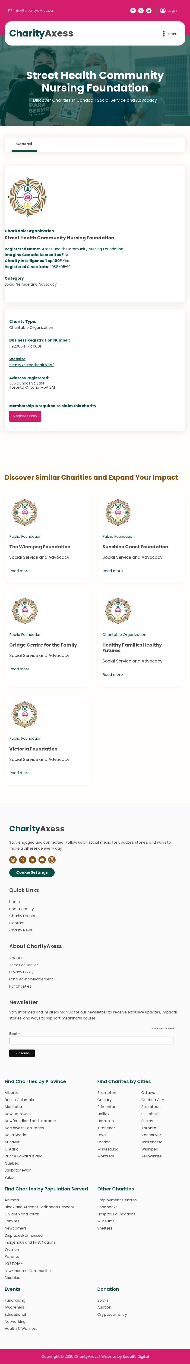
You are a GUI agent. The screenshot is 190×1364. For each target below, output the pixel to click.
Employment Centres (117, 1200)
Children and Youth (22, 1214)
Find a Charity (21, 909)
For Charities (20, 986)
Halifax (103, 1114)
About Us (17, 958)
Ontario (12, 1149)
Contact (17, 923)
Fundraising (15, 1300)
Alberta (12, 1092)
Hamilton (105, 1120)
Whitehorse (151, 1142)
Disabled (12, 1277)
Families (12, 1221)
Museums (105, 1221)
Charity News (21, 930)
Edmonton (106, 1106)
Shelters (104, 1228)
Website (17, 359)
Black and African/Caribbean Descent (39, 1207)
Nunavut (12, 1142)
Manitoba (13, 1106)
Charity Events (22, 915)
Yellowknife (151, 1156)
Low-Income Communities (29, 1270)
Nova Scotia (15, 1135)
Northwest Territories (24, 1128)
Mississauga (107, 1149)
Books (102, 1300)
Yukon (10, 1177)
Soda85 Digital (136, 1356)
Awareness (15, 1307)
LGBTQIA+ (14, 1263)
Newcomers (16, 1228)
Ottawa (148, 1092)
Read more (20, 571)
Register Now (25, 416)
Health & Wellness (21, 1328)
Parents (12, 1256)
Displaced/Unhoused (24, 1235)
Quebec (12, 1163)
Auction (104, 1307)
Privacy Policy (21, 972)
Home (14, 901)
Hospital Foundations (116, 1214)
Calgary (104, 1099)
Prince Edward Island (23, 1156)
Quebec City (152, 1099)
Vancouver (151, 1135)
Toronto (148, 1128)
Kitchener (106, 1128)
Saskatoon (151, 1106)
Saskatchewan (18, 1170)
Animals (12, 1200)
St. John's (149, 1114)
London (104, 1142)
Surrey (147, 1120)
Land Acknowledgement (31, 979)
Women (12, 1249)
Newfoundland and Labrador (30, 1120)
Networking (15, 1321)
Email (14, 1033)
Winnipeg (149, 1149)
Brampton (106, 1092)
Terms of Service (24, 965)
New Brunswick (18, 1114)
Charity (41, 33)
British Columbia (19, 1099)
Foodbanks (107, 1207)
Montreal (105, 1156)
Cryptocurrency (112, 1314)
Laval (102, 1135)
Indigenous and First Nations (30, 1242)
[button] (31, 10)
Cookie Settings (32, 872)
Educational (15, 1314)
